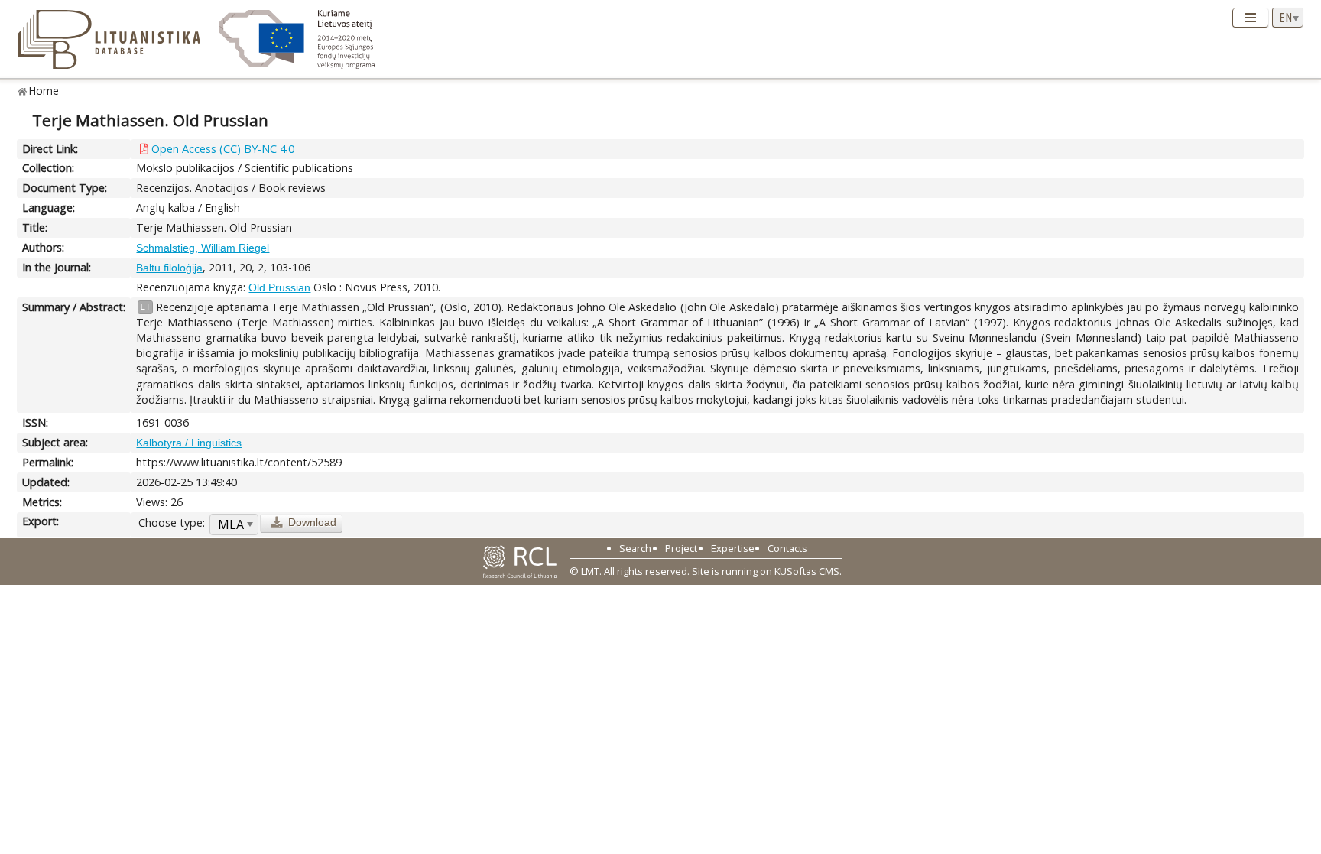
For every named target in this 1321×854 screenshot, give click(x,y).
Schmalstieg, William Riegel (202, 248)
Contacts (787, 548)
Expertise (733, 548)
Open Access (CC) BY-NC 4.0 (222, 148)
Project (681, 548)
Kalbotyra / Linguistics (189, 443)
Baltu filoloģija (169, 267)
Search (635, 548)
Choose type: (171, 522)
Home (44, 90)
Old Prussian (279, 287)
